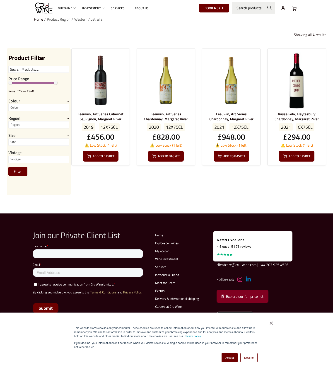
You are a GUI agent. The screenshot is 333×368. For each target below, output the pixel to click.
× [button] (271, 322)
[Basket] (294, 9)
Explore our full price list (244, 296)
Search (269, 8)
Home (38, 19)
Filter (18, 171)
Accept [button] (229, 357)
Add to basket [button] (103, 156)
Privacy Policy (192, 336)
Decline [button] (249, 357)
